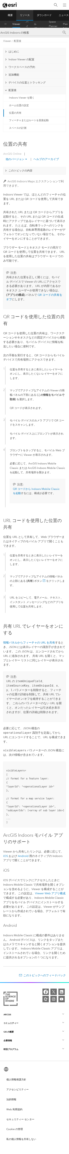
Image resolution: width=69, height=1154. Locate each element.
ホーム (5, 24)
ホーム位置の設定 (19, 105)
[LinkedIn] (61, 992)
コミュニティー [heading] (11, 1023)
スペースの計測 (17, 127)
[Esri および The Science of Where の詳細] (11, 999)
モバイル (27, 24)
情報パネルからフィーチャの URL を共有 (29, 642)
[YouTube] (61, 999)
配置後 (17, 41)
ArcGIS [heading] (7, 1014)
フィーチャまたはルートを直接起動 (29, 120)
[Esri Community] (45, 999)
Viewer (16, 24)
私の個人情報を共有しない (21, 1139)
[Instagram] (53, 999)
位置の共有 (15, 112)
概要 (10, 15)
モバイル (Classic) (38, 24)
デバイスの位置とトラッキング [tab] (27, 82)
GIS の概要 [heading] (9, 1031)
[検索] (55, 5)
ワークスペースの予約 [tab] (21, 67)
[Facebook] (45, 992)
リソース (25, 15)
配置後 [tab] (12, 90)
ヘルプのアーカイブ (46, 159)
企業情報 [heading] (8, 1040)
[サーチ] (64, 32)
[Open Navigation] (64, 5)
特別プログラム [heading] (11, 1049)
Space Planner (53, 24)
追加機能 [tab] (13, 74)
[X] (53, 992)
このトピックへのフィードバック (44, 975)
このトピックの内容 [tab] (20, 170)
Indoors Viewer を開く (21, 97)
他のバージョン (15, 159)
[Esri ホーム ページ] (9, 5)
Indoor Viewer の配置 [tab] (21, 59)
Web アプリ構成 (50, 893)
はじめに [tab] (13, 51)
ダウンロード (44, 15)
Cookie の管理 (14, 1129)
